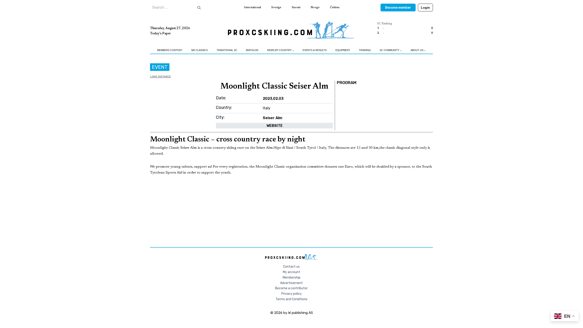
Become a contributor (291, 288)
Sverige (276, 7)
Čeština (334, 7)
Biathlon (252, 50)
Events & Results (315, 50)
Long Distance (160, 76)
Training (365, 50)
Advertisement (291, 283)
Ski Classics (199, 50)
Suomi (296, 7)
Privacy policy (291, 294)
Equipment (342, 50)
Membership (291, 277)
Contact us (291, 267)
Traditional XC (227, 50)
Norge (315, 7)
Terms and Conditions (291, 299)
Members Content (169, 50)
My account (291, 272)
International (252, 7)
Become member (398, 8)
